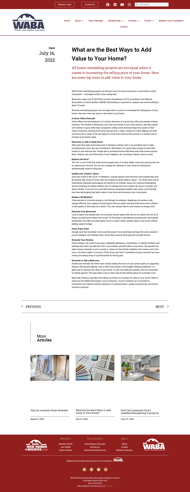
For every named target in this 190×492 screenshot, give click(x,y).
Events (148, 21)
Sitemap (109, 486)
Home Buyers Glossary (95, 444)
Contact (124, 26)
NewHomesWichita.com (95, 450)
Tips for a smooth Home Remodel (49, 410)
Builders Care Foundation (171, 21)
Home (67, 21)
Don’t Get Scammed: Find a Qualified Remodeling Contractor (140, 412)
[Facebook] (108, 4)
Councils (132, 21)
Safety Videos (65, 450)
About (78, 21)
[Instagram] (129, 4)
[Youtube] (122, 4)
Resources (95, 447)
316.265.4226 (96, 483)
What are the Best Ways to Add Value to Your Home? (93, 412)
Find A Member (96, 21)
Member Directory (124, 450)
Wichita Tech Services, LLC (94, 486)
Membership (114, 21)
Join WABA (65, 447)
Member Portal (65, 444)
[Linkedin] (115, 4)
